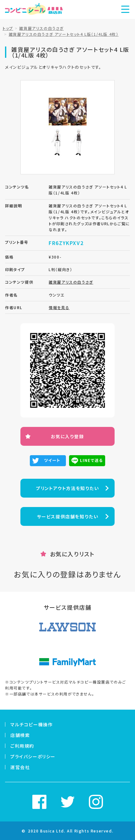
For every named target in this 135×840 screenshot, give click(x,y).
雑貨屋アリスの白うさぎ (71, 282)
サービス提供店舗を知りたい (67, 516)
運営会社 (20, 767)
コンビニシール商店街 (34, 9)
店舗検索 (20, 735)
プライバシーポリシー (33, 756)
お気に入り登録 (67, 436)
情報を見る (59, 307)
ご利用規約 (22, 746)
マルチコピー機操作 (31, 724)
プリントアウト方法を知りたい (67, 488)
